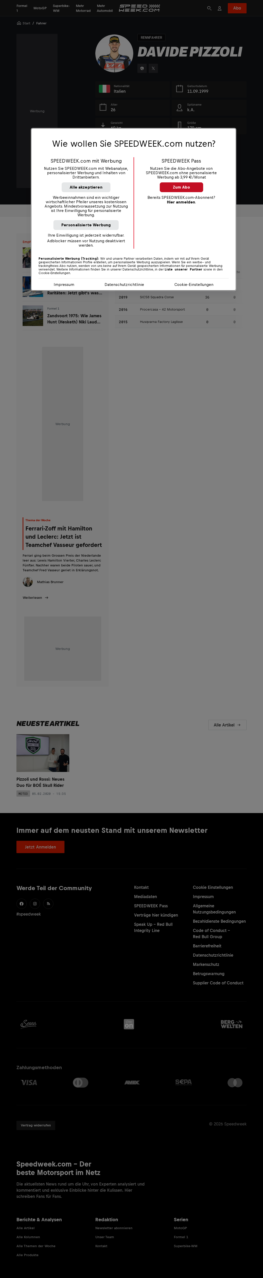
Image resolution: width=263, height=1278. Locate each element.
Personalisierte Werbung (86, 225)
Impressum (64, 284)
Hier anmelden (181, 202)
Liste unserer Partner (183, 269)
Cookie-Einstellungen (193, 284)
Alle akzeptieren (86, 187)
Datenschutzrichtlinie (124, 284)
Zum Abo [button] (181, 187)
